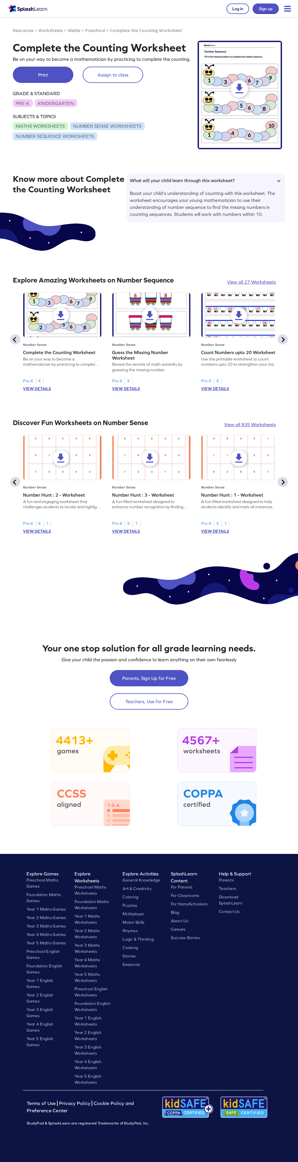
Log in (237, 8)
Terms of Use (42, 1103)
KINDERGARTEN (56, 103)
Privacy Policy (75, 1103)
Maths (74, 30)
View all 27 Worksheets (251, 282)
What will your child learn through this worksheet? (182, 180)
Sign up (265, 8)
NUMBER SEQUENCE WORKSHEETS (55, 136)
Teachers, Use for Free (149, 701)
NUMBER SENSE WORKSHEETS (107, 126)
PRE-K (22, 103)
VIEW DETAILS (37, 388)
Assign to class (112, 74)
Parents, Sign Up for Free (149, 678)
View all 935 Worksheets (250, 424)
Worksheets (50, 30)
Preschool (95, 30)
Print (43, 74)
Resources (23, 30)
